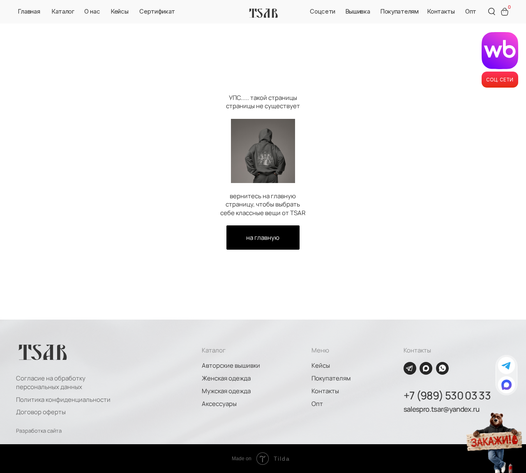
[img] (506, 385)
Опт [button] (317, 403)
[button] (92, 11)
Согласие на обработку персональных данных (50, 382)
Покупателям (331, 378)
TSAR (263, 13)
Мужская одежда (226, 391)
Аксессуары (219, 403)
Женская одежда (226, 378)
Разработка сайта (39, 430)
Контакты (325, 391)
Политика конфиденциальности (63, 399)
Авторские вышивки (231, 365)
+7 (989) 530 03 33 (447, 395)
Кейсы (320, 365)
